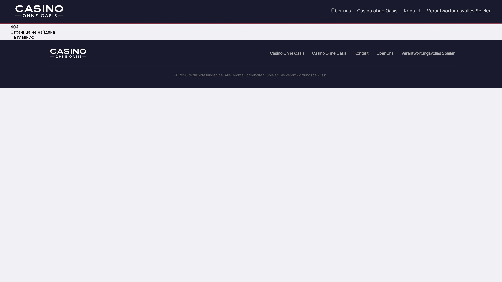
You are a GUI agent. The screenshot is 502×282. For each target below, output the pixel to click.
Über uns (341, 11)
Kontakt (412, 11)
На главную (22, 37)
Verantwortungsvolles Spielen (459, 11)
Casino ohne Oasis (377, 11)
